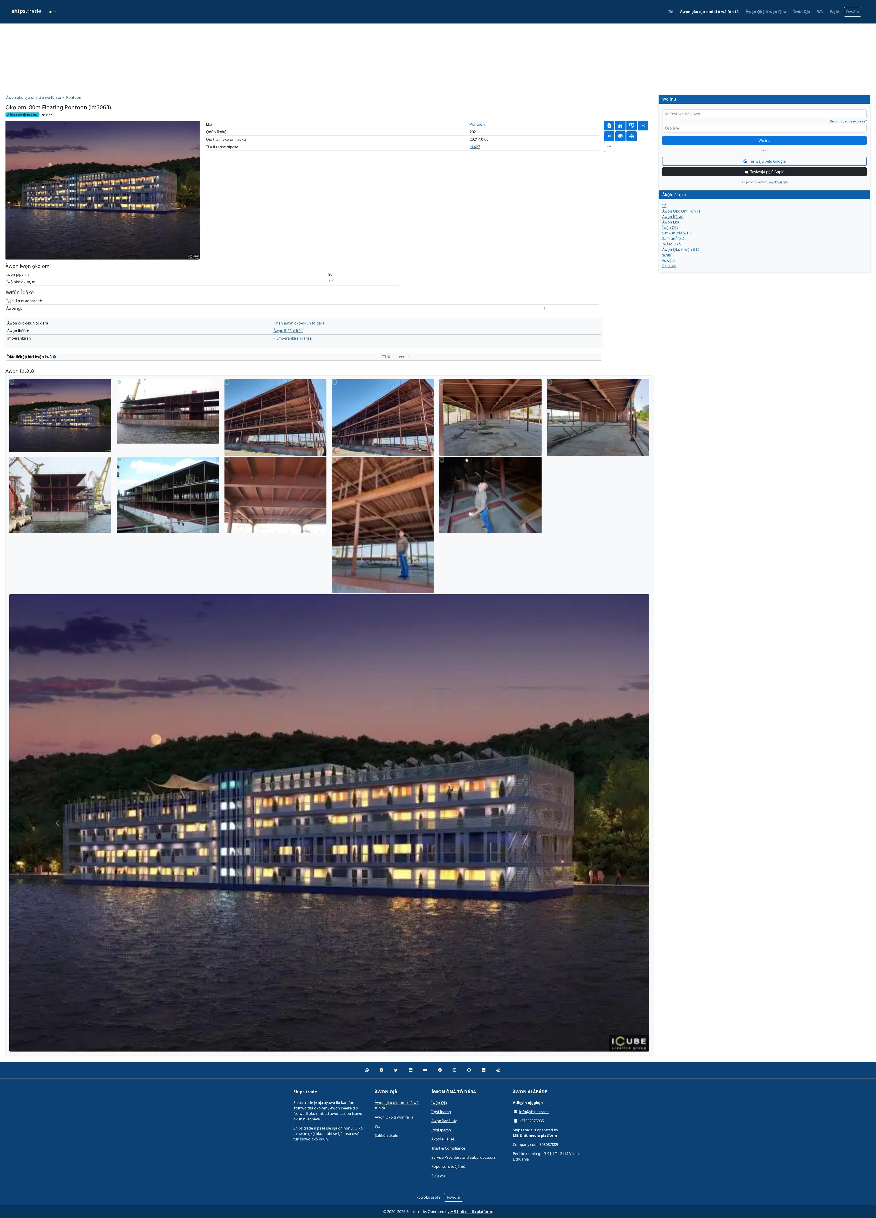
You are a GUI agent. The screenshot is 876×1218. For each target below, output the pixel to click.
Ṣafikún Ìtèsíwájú (677, 233)
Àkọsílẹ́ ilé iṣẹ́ (442, 1139)
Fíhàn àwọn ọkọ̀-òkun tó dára (299, 323)
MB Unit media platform (471, 1211)
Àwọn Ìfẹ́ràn (672, 216)
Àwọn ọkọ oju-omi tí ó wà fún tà (709, 11)
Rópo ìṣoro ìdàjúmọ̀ (448, 1166)
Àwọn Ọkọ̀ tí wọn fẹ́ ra (766, 11)
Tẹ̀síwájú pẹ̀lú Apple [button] (767, 171)
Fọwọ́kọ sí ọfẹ (777, 182)
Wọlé (834, 11)
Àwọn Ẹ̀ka (670, 222)
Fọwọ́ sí (852, 11)
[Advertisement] (438, 59)
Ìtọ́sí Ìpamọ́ (441, 1111)
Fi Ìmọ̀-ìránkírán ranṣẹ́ (293, 338)
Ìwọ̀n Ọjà (801, 11)
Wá (820, 11)
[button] (52, 11)
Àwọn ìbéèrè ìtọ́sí (288, 330)
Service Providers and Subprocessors (463, 1157)
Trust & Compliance (448, 1148)
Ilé (670, 11)
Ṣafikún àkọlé (386, 1135)
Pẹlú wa (669, 265)
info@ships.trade (534, 1111)
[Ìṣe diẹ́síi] (609, 147)
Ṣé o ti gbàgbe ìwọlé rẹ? (848, 121)
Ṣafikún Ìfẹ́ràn (674, 238)
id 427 (475, 146)
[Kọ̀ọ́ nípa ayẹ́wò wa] (54, 357)
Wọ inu (765, 140)
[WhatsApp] (367, 1070)
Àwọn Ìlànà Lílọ (444, 1120)
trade (26, 11)
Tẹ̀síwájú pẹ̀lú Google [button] (767, 161)
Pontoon (73, 97)
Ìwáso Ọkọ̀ (671, 244)
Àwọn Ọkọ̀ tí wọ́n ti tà (680, 249)
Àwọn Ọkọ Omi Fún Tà (681, 211)
